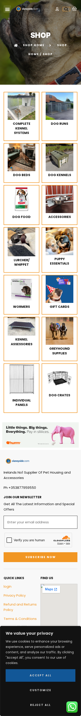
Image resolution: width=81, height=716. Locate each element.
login (7, 586)
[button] (7, 9)
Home (33, 54)
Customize (40, 690)
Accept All (41, 675)
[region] (40, 671)
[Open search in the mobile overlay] (66, 9)
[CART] (74, 8)
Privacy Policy (15, 595)
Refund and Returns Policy (20, 607)
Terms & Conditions (20, 618)
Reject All (40, 705)
